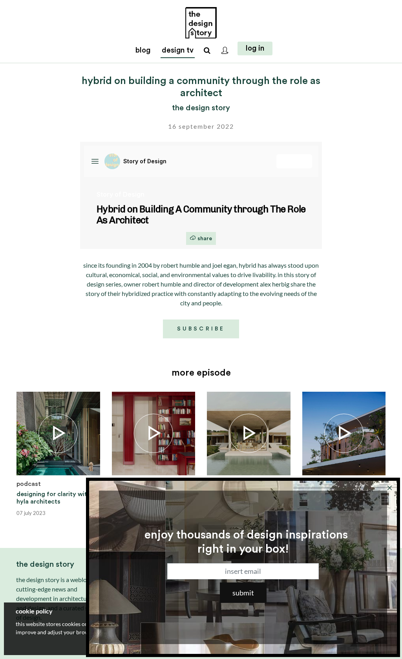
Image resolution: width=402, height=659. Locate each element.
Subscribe (201, 329)
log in (255, 48)
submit (243, 592)
